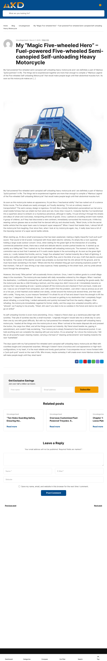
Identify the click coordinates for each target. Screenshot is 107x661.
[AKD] (13, 5)
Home (5, 26)
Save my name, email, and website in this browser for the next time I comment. (54, 486)
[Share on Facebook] (77, 361)
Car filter (62, 659)
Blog (13, 26)
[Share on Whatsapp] (93, 361)
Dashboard (9, 659)
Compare (44, 659)
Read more (12, 426)
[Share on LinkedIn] (89, 361)
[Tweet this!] (81, 361)
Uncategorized (24, 26)
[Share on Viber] (97, 361)
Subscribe (85, 389)
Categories (27, 659)
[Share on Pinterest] (85, 361)
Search (80, 659)
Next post (98, 506)
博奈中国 (45, 40)
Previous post (10, 506)
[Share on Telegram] (102, 361)
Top (98, 659)
